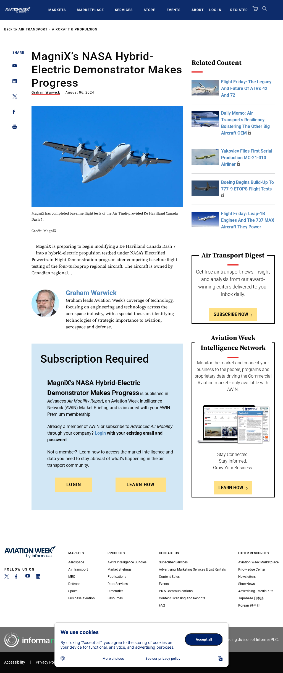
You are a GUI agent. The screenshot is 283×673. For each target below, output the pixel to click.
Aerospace (76, 562)
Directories (115, 591)
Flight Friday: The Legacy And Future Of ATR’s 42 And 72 (246, 88)
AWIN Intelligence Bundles (127, 562)
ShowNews (246, 584)
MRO (71, 577)
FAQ (162, 605)
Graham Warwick (46, 92)
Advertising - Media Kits (255, 591)
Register (239, 10)
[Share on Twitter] (13, 97)
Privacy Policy (47, 662)
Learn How (141, 484)
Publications (117, 577)
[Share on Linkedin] (13, 82)
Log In (215, 10)
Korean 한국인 (249, 605)
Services (124, 10)
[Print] (13, 128)
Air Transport (33, 29)
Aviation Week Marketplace (258, 562)
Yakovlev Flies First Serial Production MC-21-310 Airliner (246, 157)
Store (149, 10)
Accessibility (14, 662)
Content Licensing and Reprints (182, 598)
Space (72, 591)
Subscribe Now (231, 314)
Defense (74, 584)
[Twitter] (6, 577)
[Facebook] (17, 577)
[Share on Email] (13, 67)
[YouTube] (27, 577)
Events (173, 10)
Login (73, 484)
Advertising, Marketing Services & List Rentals (192, 569)
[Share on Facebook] (13, 112)
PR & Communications (176, 591)
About (198, 10)
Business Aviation (81, 598)
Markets (57, 10)
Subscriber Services (173, 562)
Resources (115, 598)
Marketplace (90, 10)
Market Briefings (120, 569)
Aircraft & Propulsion (75, 29)
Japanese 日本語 (251, 598)
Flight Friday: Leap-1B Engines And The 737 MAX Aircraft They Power (247, 220)
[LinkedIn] (38, 577)
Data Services (118, 584)
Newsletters (247, 577)
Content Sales (169, 577)
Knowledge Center (251, 569)
